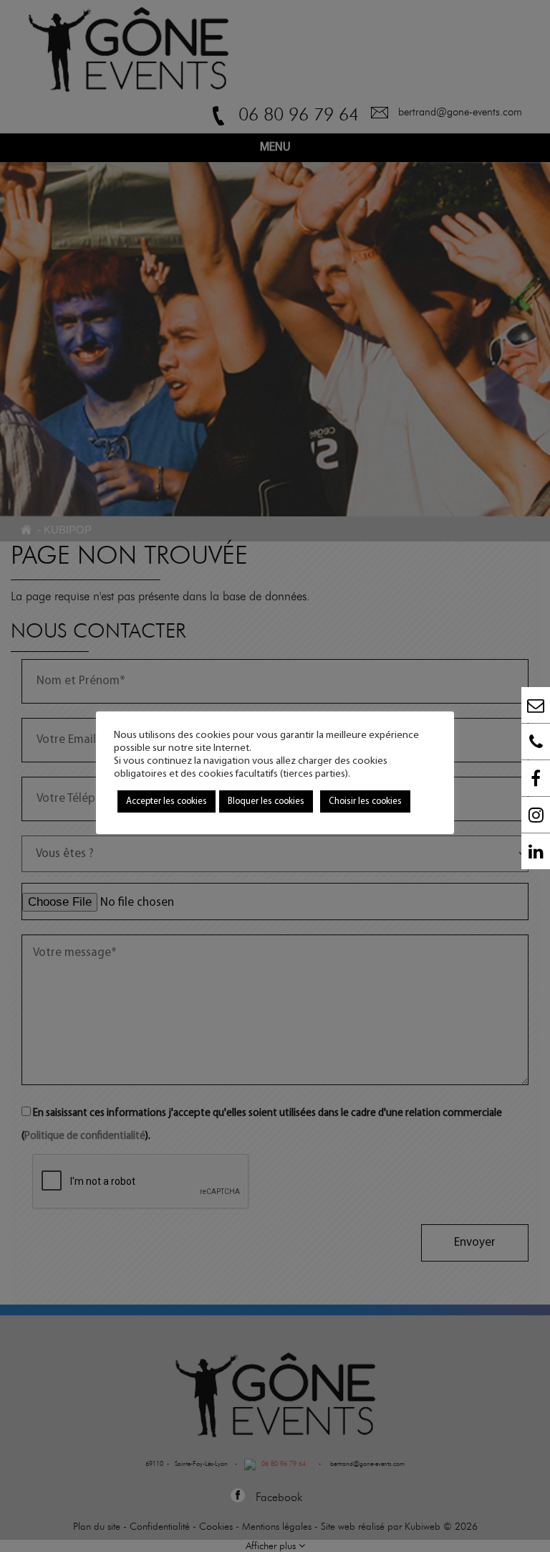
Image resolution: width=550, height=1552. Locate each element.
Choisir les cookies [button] (365, 801)
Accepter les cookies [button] (166, 801)
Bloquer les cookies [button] (266, 801)
